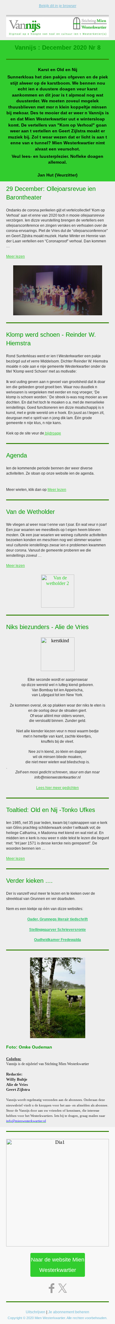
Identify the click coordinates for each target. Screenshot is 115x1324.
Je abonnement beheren (68, 1312)
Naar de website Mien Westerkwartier (57, 1265)
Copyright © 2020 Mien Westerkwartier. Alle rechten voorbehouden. (57, 1318)
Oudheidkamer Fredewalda (57, 940)
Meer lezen (15, 256)
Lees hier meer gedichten (57, 788)
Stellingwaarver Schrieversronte (57, 930)
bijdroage (52, 433)
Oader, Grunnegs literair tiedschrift (57, 919)
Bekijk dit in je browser (57, 6)
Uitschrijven (35, 1312)
